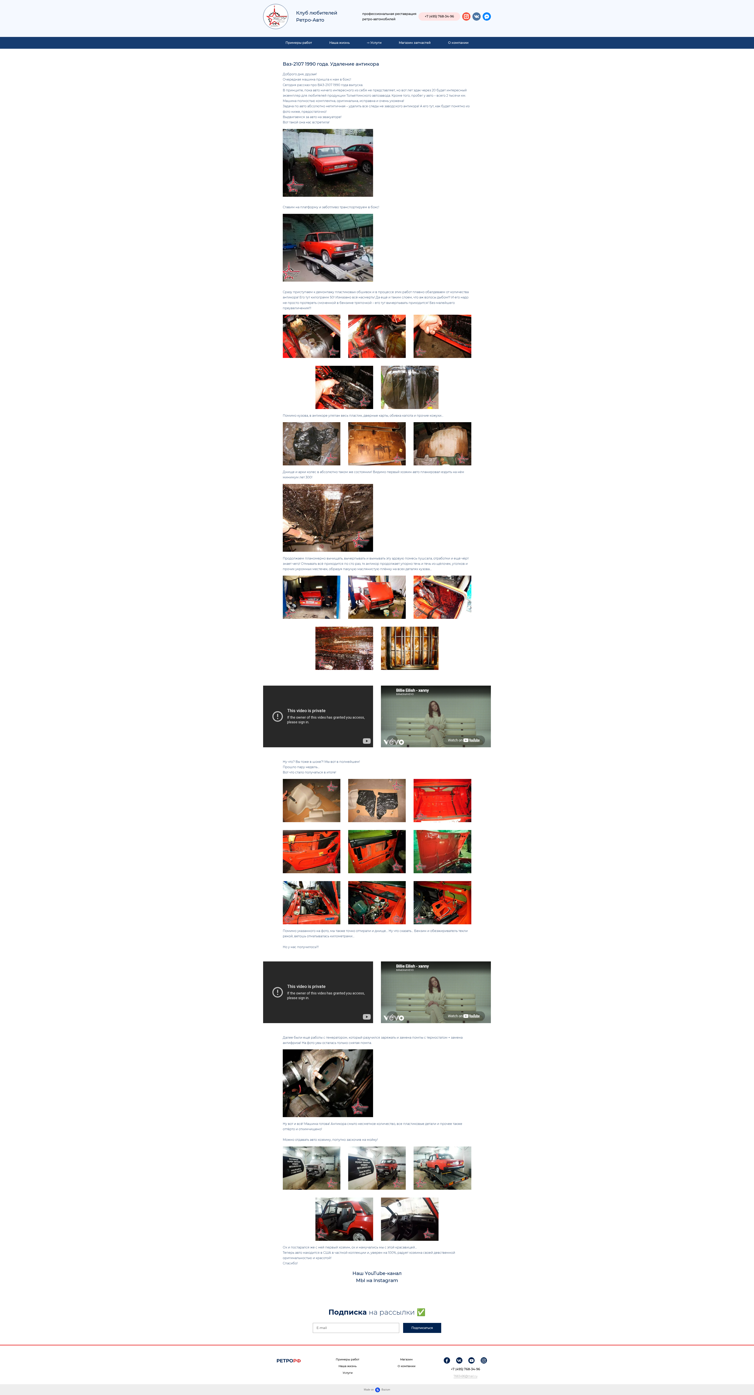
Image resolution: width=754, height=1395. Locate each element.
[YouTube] (471, 1360)
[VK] (459, 1360)
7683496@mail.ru (465, 1376)
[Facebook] (447, 1360)
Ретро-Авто (310, 20)
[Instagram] (484, 1360)
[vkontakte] (476, 16)
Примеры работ (298, 43)
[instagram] (466, 16)
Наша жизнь (339, 43)
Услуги (348, 1373)
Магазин (406, 1359)
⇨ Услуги (374, 43)
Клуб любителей (316, 13)
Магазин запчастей (415, 43)
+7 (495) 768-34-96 (465, 1369)
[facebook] (487, 16)
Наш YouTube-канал (377, 1273)
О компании (458, 43)
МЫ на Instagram (377, 1280)
